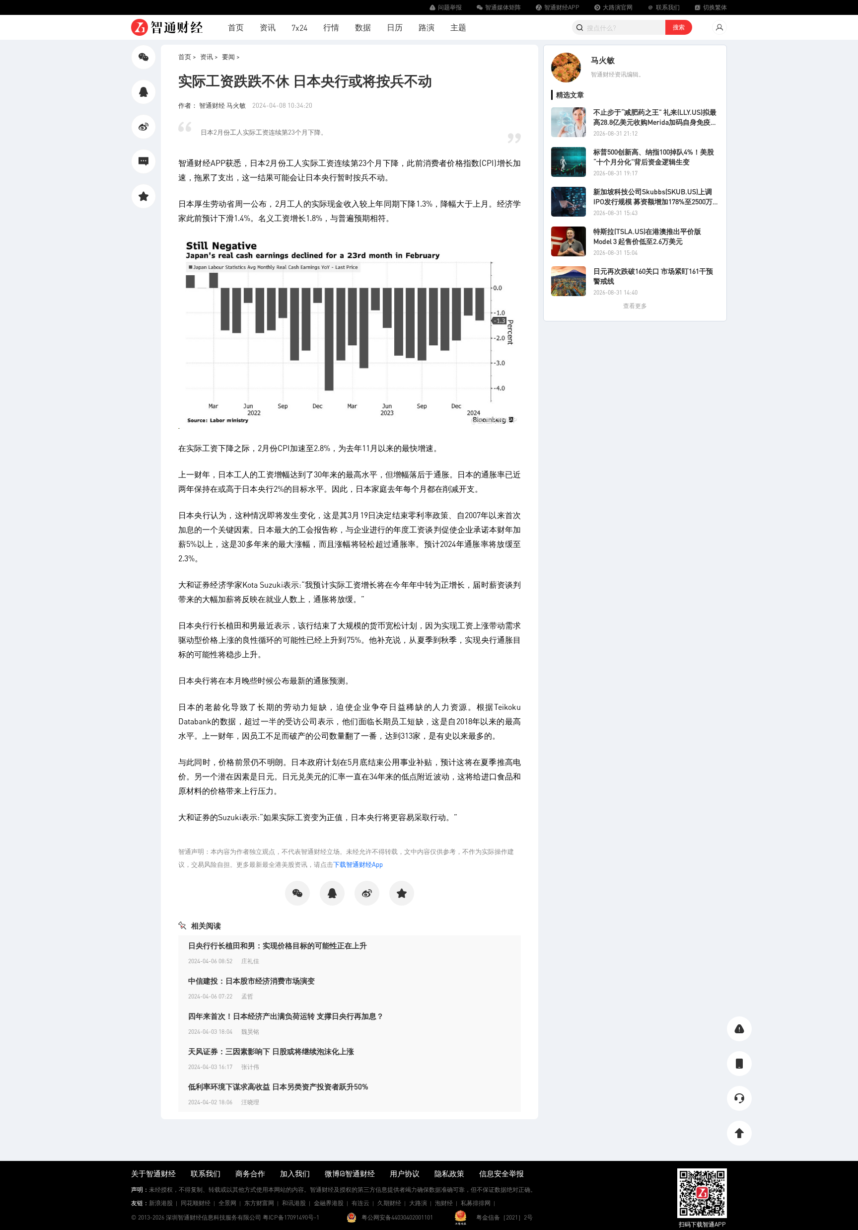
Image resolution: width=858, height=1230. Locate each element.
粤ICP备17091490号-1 (291, 1217)
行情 (331, 27)
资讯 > (209, 56)
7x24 (299, 27)
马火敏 (603, 60)
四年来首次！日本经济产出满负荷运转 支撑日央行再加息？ (286, 1016)
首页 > (187, 56)
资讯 (268, 27)
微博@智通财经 (350, 1173)
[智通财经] (167, 27)
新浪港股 (161, 1203)
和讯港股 (294, 1203)
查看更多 (635, 305)
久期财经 (389, 1203)
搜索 (679, 27)
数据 (363, 27)
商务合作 (250, 1173)
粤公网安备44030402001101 (397, 1217)
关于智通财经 (153, 1173)
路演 (426, 27)
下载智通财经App (358, 864)
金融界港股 (329, 1203)
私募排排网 (476, 1203)
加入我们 (295, 1173)
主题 (458, 27)
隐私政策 (449, 1173)
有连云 (360, 1203)
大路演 (418, 1203)
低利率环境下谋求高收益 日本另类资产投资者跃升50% (278, 1086)
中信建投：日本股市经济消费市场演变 (251, 981)
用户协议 (405, 1173)
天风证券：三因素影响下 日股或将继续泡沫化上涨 (271, 1051)
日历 (395, 27)
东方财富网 (259, 1203)
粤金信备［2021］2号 (504, 1217)
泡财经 (444, 1203)
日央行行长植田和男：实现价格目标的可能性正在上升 (277, 945)
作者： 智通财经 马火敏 (212, 105)
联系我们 (205, 1173)
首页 (236, 27)
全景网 (227, 1203)
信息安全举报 (501, 1173)
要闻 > (231, 56)
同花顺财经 (196, 1203)
